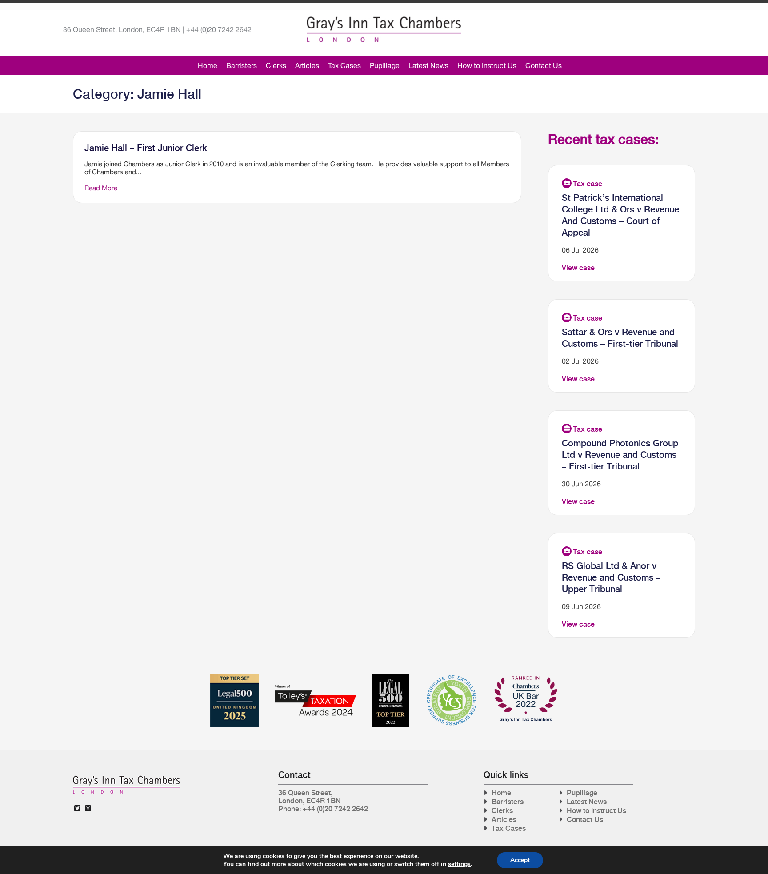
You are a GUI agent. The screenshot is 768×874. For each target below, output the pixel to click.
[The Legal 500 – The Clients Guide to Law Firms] (390, 677)
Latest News (428, 65)
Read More (100, 188)
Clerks (276, 65)
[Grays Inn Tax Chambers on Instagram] (88, 808)
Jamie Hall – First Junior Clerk (145, 148)
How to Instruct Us (486, 65)
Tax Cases (344, 65)
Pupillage (385, 65)
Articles (307, 65)
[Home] (384, 29)
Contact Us (543, 65)
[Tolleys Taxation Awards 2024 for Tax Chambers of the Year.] (315, 677)
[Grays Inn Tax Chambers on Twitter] (77, 808)
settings (459, 864)
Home (207, 65)
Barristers (241, 65)
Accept (520, 860)
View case (578, 268)
